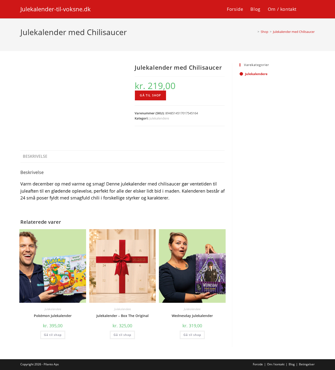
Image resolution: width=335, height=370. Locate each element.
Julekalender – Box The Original (122, 315)
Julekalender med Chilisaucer (294, 31)
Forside (258, 364)
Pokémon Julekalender (53, 315)
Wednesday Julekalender (192, 315)
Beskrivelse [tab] (35, 156)
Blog (292, 364)
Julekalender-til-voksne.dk (55, 9)
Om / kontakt (275, 364)
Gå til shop (150, 95)
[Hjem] (255, 31)
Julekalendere (159, 118)
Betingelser (307, 364)
